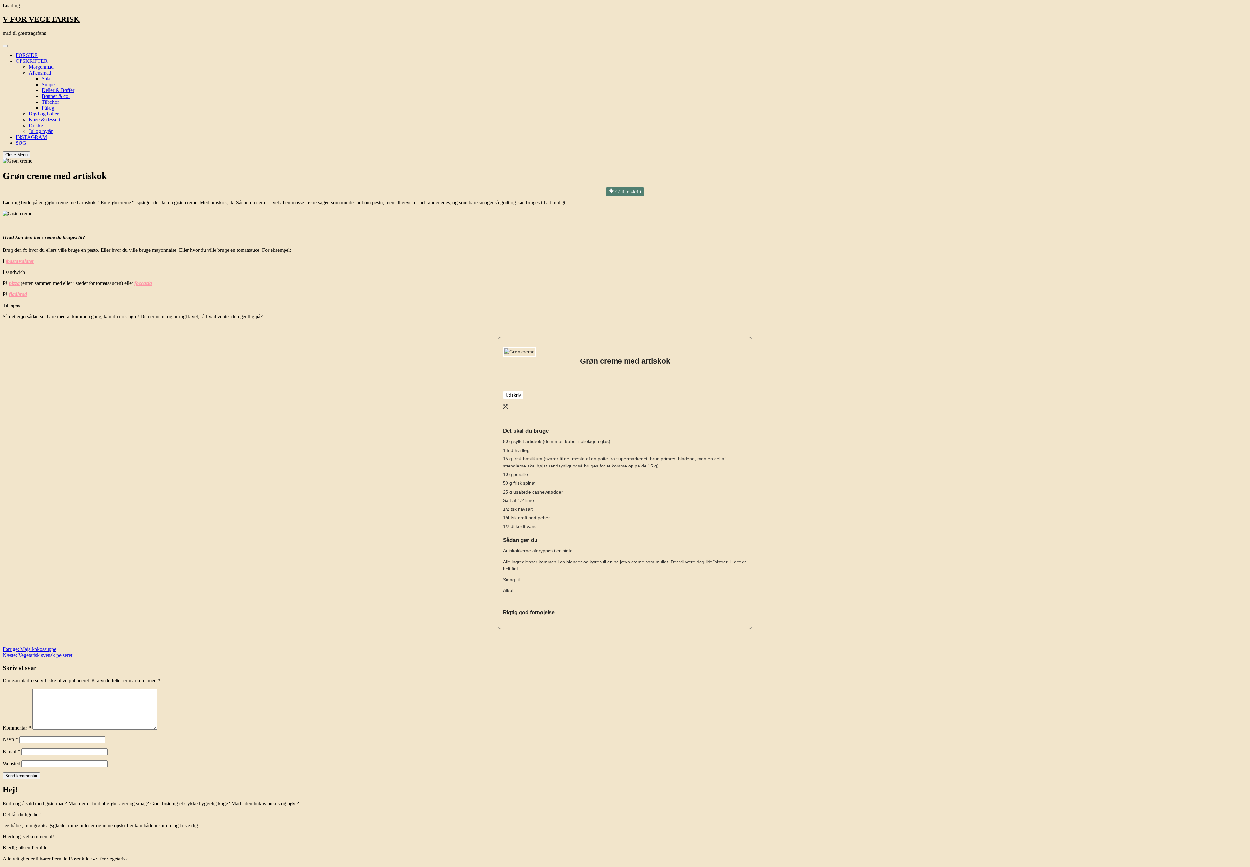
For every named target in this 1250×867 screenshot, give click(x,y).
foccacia (143, 283)
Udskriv (513, 395)
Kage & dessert (44, 119)
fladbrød (18, 294)
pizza (14, 283)
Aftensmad (40, 72)
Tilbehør (50, 102)
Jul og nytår (41, 131)
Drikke (36, 125)
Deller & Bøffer (58, 90)
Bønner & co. (56, 96)
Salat (47, 78)
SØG (21, 143)
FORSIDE (27, 55)
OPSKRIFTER (32, 61)
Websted (11, 763)
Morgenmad (41, 67)
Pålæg (48, 108)
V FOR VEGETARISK (41, 19)
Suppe (48, 84)
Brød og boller (44, 113)
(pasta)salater (20, 261)
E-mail (11, 751)
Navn (10, 739)
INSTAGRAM (31, 137)
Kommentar (17, 728)
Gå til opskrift (627, 191)
